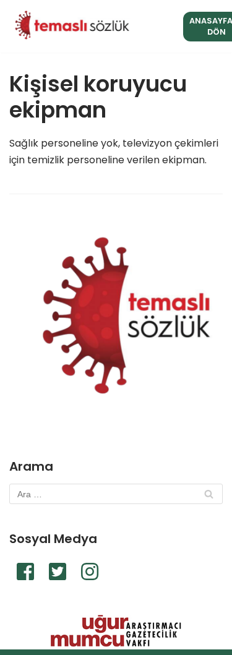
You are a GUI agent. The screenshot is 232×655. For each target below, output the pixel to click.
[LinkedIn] (90, 571)
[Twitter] (57, 571)
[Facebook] (25, 571)
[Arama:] (116, 494)
